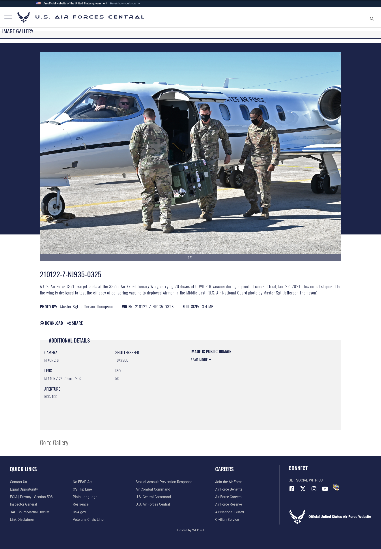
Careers (224, 469)
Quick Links (23, 469)
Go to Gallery (54, 442)
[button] (125, 3)
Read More (199, 359)
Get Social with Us (306, 480)
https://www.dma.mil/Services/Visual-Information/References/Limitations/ (242, 388)
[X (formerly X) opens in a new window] (303, 488)
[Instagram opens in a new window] (314, 488)
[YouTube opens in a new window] (325, 488)
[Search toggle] (373, 17)
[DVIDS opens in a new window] (336, 487)
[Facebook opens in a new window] (292, 488)
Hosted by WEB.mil (190, 530)
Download (53, 323)
